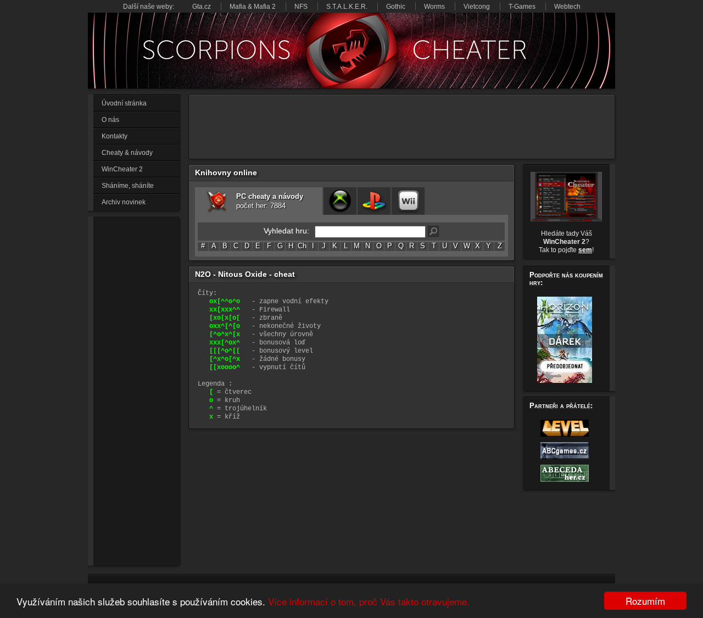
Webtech (567, 6)
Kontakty (114, 136)
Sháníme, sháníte (128, 186)
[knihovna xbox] (339, 201)
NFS (301, 6)
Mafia (238, 6)
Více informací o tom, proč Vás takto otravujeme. (369, 601)
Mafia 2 (265, 6)
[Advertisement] (137, 391)
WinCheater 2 (122, 169)
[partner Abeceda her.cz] (564, 481)
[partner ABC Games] (564, 459)
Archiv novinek (124, 202)
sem (585, 250)
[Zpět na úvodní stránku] (351, 50)
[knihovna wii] (408, 201)
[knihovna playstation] (374, 201)
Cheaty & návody (127, 153)
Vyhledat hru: (286, 231)
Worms (434, 6)
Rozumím (645, 601)
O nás (110, 120)
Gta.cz (201, 6)
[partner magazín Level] (564, 436)
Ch (302, 246)
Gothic (395, 6)
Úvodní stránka (124, 103)
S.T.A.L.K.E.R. (346, 6)
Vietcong (477, 6)
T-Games (522, 6)
